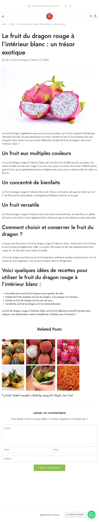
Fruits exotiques (20, 60)
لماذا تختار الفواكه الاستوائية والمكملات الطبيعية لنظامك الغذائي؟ (37, 395)
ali (6, 60)
